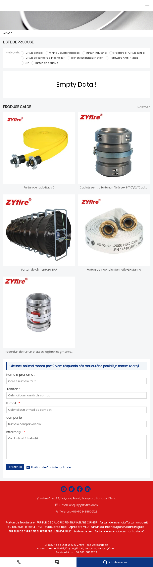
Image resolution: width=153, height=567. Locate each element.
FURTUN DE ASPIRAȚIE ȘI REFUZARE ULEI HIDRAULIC (40, 531)
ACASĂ (8, 33)
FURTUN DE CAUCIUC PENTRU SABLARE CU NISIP (67, 522)
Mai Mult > (143, 106)
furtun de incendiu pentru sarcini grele (117, 527)
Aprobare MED (79, 527)
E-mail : (13, 404)
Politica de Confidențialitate (51, 467)
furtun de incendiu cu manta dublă (119, 531)
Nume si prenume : (20, 375)
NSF (40, 527)
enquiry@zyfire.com (83, 505)
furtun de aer (83, 531)
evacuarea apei (56, 527)
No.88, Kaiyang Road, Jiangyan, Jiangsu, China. (84, 498)
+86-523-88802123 (84, 512)
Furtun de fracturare (20, 522)
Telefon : (13, 389)
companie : (14, 418)
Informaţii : (15, 432)
